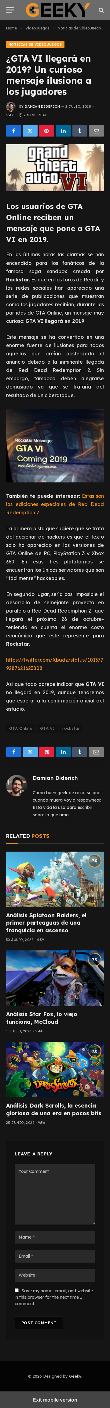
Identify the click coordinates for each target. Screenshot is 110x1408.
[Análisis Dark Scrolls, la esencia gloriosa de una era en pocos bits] (55, 1069)
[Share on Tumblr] (79, 131)
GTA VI (47, 728)
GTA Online (20, 728)
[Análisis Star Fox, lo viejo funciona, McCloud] (55, 978)
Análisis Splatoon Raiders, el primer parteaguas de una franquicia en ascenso (46, 923)
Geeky (75, 1376)
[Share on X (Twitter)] (30, 131)
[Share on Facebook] (13, 131)
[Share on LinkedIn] (63, 131)
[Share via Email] (96, 131)
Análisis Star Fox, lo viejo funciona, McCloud (41, 1018)
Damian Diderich (42, 106)
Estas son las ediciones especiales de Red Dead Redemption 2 (55, 504)
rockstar (70, 728)
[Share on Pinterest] (46, 131)
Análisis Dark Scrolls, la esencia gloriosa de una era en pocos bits (53, 1109)
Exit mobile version (55, 1400)
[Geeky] (58, 10)
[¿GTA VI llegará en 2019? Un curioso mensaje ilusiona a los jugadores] (55, 167)
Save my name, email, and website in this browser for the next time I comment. (54, 1297)
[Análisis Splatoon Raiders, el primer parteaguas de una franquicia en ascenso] (55, 879)
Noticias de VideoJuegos (35, 44)
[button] (10, 10)
